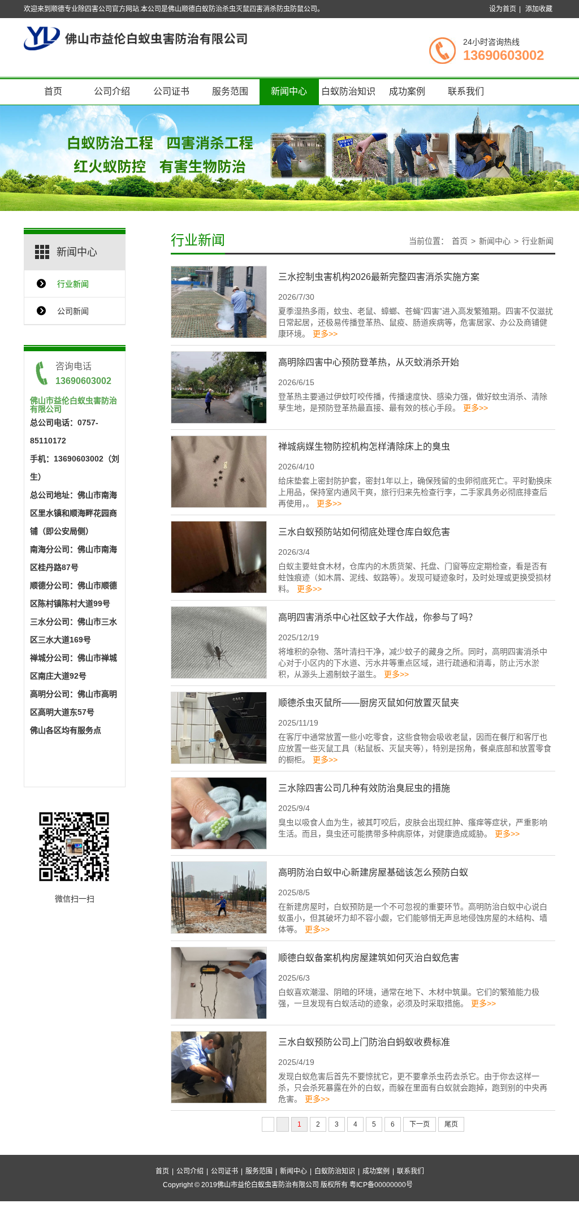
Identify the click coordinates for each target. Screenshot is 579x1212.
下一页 (419, 1124)
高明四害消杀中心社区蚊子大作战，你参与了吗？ (377, 617)
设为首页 (502, 9)
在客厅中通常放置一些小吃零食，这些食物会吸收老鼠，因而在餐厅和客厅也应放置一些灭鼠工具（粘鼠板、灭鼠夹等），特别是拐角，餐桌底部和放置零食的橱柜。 (414, 748)
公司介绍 (112, 91)
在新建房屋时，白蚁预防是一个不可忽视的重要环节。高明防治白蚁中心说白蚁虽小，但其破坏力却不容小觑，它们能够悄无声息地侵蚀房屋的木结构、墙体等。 (412, 918)
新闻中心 (289, 91)
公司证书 (171, 91)
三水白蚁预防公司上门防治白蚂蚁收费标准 (364, 1042)
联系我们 (466, 91)
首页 (53, 91)
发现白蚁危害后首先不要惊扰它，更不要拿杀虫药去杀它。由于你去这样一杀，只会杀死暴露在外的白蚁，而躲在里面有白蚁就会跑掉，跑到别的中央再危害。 (412, 1087)
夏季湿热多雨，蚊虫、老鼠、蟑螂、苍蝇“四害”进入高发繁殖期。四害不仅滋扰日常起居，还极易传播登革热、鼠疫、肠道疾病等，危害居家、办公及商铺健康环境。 (415, 322)
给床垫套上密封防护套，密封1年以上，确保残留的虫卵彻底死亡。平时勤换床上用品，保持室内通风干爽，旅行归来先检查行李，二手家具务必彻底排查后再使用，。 (415, 492)
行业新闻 (73, 283)
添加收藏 (538, 9)
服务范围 (230, 91)
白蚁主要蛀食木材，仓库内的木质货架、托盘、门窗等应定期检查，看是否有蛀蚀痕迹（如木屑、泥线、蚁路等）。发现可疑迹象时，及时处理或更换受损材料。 (414, 577)
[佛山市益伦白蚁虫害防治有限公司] (135, 37)
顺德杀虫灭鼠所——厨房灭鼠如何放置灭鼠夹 (368, 703)
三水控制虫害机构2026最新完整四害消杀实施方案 (378, 277)
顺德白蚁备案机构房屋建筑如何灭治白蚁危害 (368, 958)
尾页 (451, 1124)
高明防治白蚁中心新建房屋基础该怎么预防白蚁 (373, 872)
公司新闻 (73, 311)
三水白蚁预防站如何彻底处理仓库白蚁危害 (364, 532)
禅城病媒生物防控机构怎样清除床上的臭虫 (364, 446)
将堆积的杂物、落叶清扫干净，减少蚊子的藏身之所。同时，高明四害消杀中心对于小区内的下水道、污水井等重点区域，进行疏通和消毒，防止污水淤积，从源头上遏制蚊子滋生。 (412, 663)
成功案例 (407, 91)
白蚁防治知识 (348, 91)
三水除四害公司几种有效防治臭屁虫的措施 (364, 788)
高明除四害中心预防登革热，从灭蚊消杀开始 (368, 362)
